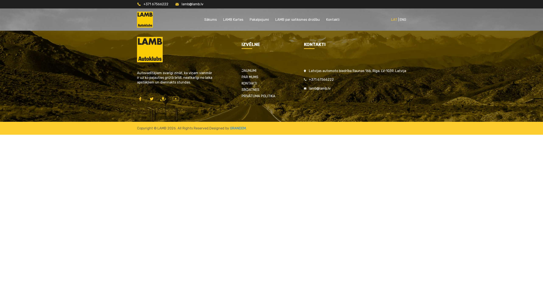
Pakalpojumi (259, 20)
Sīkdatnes (250, 90)
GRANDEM (238, 128)
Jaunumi (249, 71)
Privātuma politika (258, 96)
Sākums (210, 20)
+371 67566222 (155, 4)
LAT (394, 20)
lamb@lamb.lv (192, 4)
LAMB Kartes (233, 20)
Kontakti (333, 20)
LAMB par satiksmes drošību (297, 20)
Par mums (250, 77)
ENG (403, 20)
